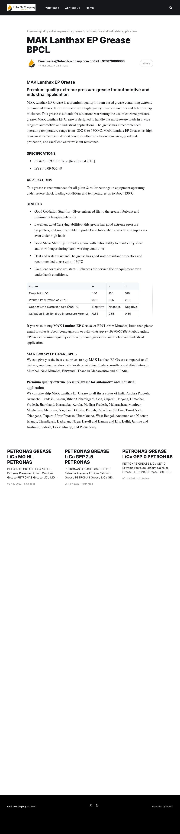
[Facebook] (97, 805)
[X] (90, 805)
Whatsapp (52, 7)
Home (90, 7)
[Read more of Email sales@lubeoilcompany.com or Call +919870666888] (32, 63)
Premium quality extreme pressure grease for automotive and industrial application (82, 31)
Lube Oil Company (16, 806)
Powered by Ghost (162, 806)
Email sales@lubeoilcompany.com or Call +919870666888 (81, 61)
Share (146, 63)
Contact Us (72, 7)
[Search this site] (170, 8)
